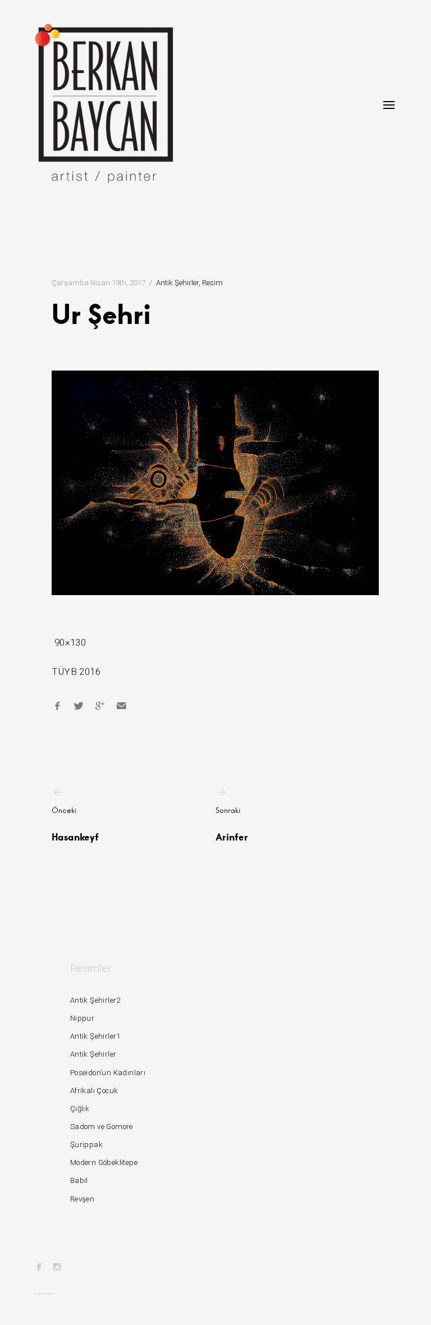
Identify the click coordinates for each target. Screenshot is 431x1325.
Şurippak (86, 1144)
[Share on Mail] (121, 705)
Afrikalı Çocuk (94, 1090)
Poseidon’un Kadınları (107, 1072)
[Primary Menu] (388, 105)
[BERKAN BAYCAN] (104, 103)
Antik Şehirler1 (95, 1036)
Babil (79, 1180)
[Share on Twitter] (78, 705)
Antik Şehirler (177, 282)
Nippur (82, 1018)
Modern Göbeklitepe (103, 1162)
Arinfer (232, 824)
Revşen (82, 1199)
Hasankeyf (75, 824)
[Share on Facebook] (57, 705)
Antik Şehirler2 (95, 1000)
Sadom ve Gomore (101, 1126)
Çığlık (79, 1108)
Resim (212, 282)
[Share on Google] (100, 705)
